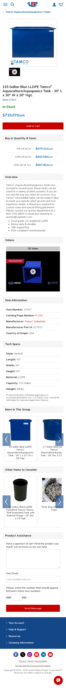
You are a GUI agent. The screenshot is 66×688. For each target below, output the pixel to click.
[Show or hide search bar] (12, 5)
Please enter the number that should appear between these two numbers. (32, 589)
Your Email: (12, 573)
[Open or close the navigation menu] (5, 5)
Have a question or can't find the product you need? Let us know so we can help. (32, 545)
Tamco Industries (35, 321)
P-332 (39, 315)
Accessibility (41, 661)
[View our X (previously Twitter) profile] (23, 654)
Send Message (33, 608)
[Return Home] (32, 4)
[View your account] (54, 5)
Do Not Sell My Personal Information (33, 665)
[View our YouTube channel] (36, 654)
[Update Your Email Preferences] (50, 654)
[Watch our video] (14, 72)
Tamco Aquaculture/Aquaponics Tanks (27, 12)
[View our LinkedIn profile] (43, 654)
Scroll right (59, 439)
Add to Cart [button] (33, 126)
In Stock (9, 107)
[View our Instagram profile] (29, 654)
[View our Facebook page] (16, 654)
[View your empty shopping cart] (61, 4)
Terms (31, 661)
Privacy (22, 661)
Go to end (7, 439)
